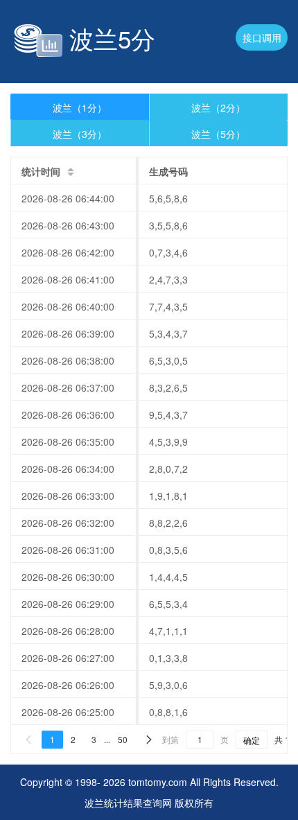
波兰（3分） (80, 134)
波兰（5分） (218, 134)
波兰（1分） (80, 107)
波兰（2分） (218, 107)
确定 (251, 740)
